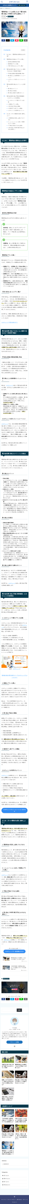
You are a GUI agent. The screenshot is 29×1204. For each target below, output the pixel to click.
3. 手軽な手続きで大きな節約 (15, 125)
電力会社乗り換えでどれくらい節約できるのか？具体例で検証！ (16, 70)
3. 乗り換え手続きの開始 (14, 106)
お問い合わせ (19, 1199)
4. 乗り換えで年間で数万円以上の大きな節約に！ (16, 128)
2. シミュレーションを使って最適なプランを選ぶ (16, 122)
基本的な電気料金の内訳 (14, 61)
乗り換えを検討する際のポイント (16, 92)
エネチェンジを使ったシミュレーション (16, 80)
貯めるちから (10, 16)
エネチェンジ (9, 385)
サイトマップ (3, 1199)
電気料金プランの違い (13, 63)
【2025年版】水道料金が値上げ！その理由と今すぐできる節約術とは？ (18, 968)
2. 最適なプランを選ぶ (13, 104)
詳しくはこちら (22, 5)
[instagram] (14, 1046)
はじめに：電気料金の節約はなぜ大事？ (16, 55)
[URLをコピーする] (26, 40)
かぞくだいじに (14, 2)
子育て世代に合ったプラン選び (15, 66)
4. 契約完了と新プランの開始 (15, 108)
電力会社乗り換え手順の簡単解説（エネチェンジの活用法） (15, 97)
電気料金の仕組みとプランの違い (15, 59)
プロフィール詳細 (14, 1042)
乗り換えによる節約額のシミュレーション (16, 76)
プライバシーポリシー (11, 1199)
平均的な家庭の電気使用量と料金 (16, 73)
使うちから (6, 1175)
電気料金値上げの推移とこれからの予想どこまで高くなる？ (18, 958)
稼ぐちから (6, 1181)
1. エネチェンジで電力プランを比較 (16, 101)
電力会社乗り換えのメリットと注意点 (16, 85)
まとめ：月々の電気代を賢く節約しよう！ (16, 114)
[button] (3, 40)
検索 (19, 1010)
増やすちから (7, 1178)
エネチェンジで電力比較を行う (9, 322)
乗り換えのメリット (13, 88)
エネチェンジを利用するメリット (16, 110)
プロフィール (25, 1199)
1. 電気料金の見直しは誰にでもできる (16, 118)
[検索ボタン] (2, 2)
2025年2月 (6, 1164)
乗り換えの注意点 (12, 90)
